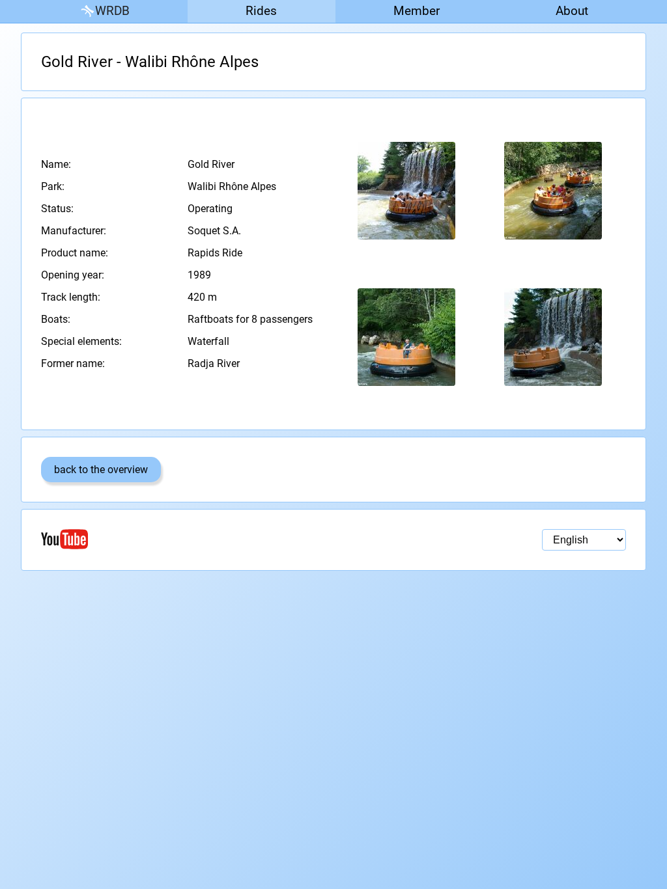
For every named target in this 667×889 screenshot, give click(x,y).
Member (416, 10)
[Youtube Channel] (187, 539)
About (572, 10)
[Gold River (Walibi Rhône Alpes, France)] (407, 191)
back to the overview (101, 469)
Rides (261, 10)
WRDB (112, 10)
